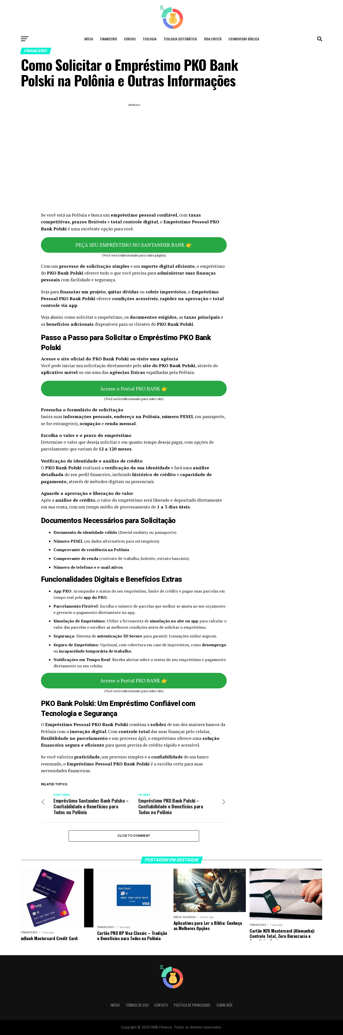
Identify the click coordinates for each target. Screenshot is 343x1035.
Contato (161, 1005)
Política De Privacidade (192, 1005)
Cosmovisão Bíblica (243, 38)
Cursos (130, 38)
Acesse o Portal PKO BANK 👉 (134, 388)
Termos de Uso (137, 1005)
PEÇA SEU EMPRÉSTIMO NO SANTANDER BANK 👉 (134, 244)
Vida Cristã (212, 38)
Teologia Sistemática (180, 38)
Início (88, 38)
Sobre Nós (224, 1005)
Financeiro (108, 38)
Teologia (149, 38)
